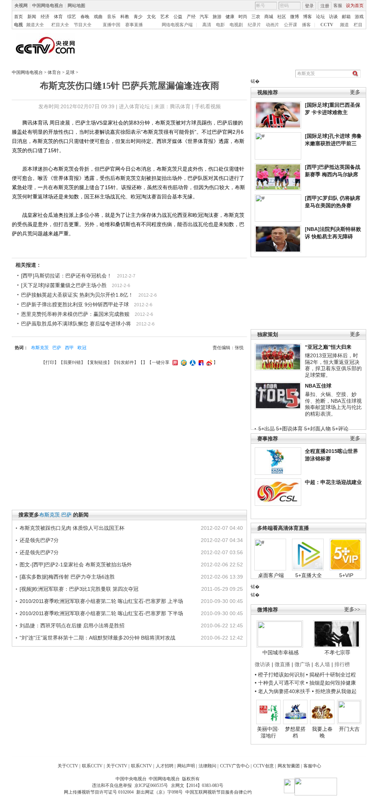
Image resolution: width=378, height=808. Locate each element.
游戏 (359, 16)
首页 (18, 16)
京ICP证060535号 (151, 785)
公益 (177, 16)
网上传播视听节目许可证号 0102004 (99, 792)
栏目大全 (60, 24)
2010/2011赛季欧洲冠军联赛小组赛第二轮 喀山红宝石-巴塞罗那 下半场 (101, 613)
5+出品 (266, 429)
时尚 (242, 16)
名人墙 (322, 664)
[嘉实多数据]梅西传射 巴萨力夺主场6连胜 (67, 577)
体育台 (54, 72)
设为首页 (355, 5)
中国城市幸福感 (280, 652)
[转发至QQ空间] (183, 362)
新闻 (31, 16)
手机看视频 (208, 106)
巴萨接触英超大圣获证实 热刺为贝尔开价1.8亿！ (77, 295)
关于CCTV (68, 765)
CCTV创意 (263, 765)
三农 (255, 16)
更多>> (352, 609)
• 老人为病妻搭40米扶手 (282, 691)
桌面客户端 (271, 575)
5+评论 (340, 429)
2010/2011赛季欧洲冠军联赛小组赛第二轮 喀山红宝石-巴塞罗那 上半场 (101, 601)
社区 (281, 16)
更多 (355, 92)
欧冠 (82, 347)
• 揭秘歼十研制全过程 (331, 675)
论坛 (320, 16)
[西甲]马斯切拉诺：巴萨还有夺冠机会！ (66, 276)
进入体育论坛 (134, 106)
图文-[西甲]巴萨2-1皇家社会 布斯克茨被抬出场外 (76, 564)
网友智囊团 (289, 765)
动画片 (272, 24)
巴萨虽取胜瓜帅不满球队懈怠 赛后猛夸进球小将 (76, 324)
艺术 (164, 16)
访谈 (333, 16)
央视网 (21, 5)
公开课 (290, 24)
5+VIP (346, 575)
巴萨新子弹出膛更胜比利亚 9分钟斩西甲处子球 (75, 304)
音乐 (111, 16)
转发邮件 (125, 362)
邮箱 (346, 16)
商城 (268, 16)
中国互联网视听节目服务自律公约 (218, 792)
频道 (344, 24)
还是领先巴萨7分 (39, 540)
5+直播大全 (308, 575)
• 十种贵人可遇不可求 (280, 683)
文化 (151, 16)
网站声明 (186, 765)
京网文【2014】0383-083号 (197, 785)
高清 (206, 24)
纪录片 (254, 24)
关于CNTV (116, 765)
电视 (18, 24)
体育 (58, 16)
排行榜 (342, 664)
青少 (138, 16)
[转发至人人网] (192, 362)
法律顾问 (207, 765)
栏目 (358, 24)
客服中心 (312, 765)
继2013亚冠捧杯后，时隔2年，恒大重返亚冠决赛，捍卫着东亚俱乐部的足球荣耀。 (333, 365)
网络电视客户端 (177, 24)
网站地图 (76, 5)
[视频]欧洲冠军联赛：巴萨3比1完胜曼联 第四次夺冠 (79, 589)
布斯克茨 (40, 347)
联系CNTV (141, 765)
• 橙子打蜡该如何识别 (280, 675)
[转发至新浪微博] (208, 362)
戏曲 (98, 16)
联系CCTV (92, 765)
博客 (307, 16)
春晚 (84, 16)
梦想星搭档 (295, 732)
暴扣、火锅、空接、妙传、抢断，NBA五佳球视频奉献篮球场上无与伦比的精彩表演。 (333, 404)
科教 (124, 16)
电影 (220, 24)
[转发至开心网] (174, 362)
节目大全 (83, 24)
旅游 (217, 16)
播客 (306, 24)
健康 (230, 16)
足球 (70, 72)
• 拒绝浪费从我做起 (334, 691)
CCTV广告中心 (235, 765)
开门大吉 (349, 729)
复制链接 (98, 362)
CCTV (326, 24)
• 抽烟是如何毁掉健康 (331, 683)
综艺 (71, 16)
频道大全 (35, 24)
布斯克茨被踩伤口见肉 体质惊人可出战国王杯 (72, 528)
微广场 (302, 664)
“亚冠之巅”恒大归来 (328, 347)
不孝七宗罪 (337, 652)
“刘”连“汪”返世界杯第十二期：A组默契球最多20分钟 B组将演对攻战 (97, 638)
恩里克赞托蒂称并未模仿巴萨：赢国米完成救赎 (75, 314)
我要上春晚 (322, 732)
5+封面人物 (317, 429)
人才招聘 (164, 765)
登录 (309, 5)
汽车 (204, 16)
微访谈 (262, 664)
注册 (324, 5)
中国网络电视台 (47, 5)
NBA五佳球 (318, 386)
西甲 (69, 347)
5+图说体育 (289, 429)
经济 (45, 16)
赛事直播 (134, 24)
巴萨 (56, 347)
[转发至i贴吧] (200, 362)
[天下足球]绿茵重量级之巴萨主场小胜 (64, 285)
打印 (49, 362)
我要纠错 (72, 362)
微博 (294, 16)
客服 (337, 5)
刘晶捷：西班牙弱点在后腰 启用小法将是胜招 (72, 625)
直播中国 (111, 24)
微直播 (282, 664)
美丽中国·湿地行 (268, 732)
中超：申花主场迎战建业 (333, 482)
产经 (191, 16)
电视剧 (236, 24)
